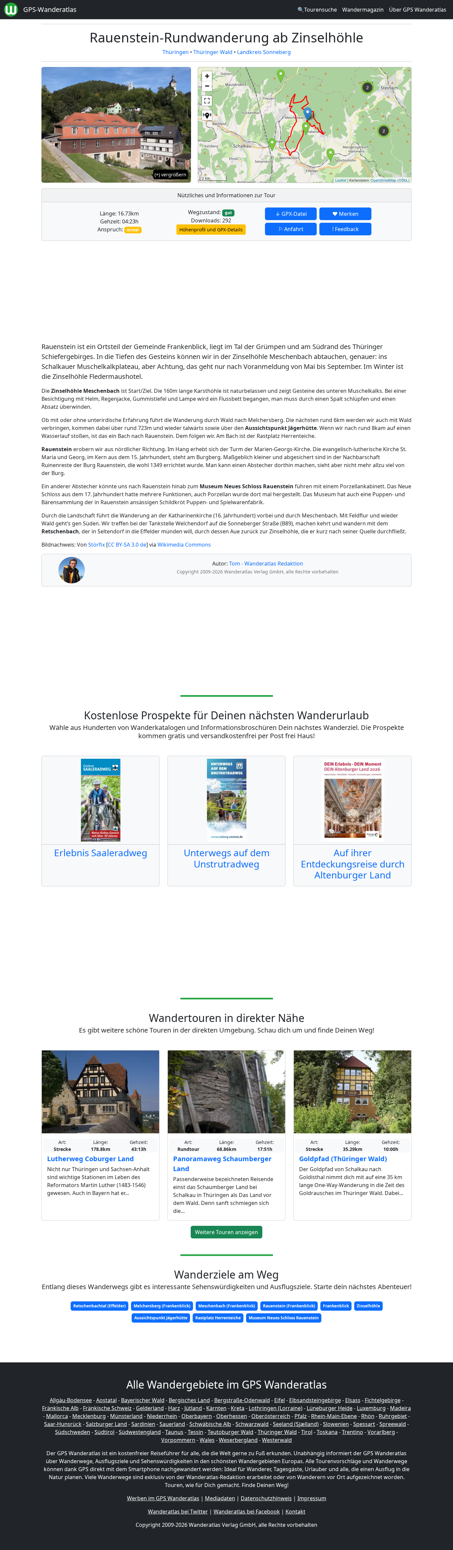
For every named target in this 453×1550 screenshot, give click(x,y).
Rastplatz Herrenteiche (218, 1318)
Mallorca (57, 1416)
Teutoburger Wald (230, 1432)
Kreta (237, 1408)
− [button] (207, 86)
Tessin (195, 1432)
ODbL (403, 180)
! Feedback (345, 229)
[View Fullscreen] (207, 101)
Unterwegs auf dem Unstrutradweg (227, 858)
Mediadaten (220, 1498)
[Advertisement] (226, 292)
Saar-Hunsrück (63, 1424)
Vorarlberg (381, 1432)
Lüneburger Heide (330, 1408)
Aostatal (106, 1400)
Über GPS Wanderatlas (417, 9)
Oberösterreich (270, 1416)
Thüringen (175, 52)
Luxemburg (371, 1408)
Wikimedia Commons (184, 544)
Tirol (306, 1432)
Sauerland (172, 1424)
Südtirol (104, 1432)
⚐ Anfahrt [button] (290, 229)
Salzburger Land (106, 1424)
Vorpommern (178, 1440)
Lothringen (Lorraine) (275, 1408)
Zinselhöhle (368, 1306)
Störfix (96, 544)
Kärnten (216, 1408)
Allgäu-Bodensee (71, 1400)
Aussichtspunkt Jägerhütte (160, 1318)
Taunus (174, 1432)
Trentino (352, 1432)
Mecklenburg (89, 1416)
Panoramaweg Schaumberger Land (222, 1163)
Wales (207, 1440)
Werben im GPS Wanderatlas (163, 1498)
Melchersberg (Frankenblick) (162, 1306)
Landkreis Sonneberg (264, 52)
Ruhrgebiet (393, 1416)
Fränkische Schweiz (107, 1408)
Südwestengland (140, 1432)
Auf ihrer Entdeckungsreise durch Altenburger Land (353, 863)
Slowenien (336, 1424)
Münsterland (126, 1416)
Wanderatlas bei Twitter (178, 1511)
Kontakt (295, 1511)
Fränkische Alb (60, 1408)
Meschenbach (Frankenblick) (226, 1306)
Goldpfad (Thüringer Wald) (343, 1158)
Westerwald (277, 1440)
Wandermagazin (363, 9)
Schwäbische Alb (210, 1424)
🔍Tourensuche (317, 9)
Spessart (364, 1424)
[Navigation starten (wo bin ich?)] (207, 115)
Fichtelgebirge (383, 1400)
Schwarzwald (252, 1424)
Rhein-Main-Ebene (334, 1416)
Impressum (311, 1498)
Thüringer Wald (212, 52)
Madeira (400, 1408)
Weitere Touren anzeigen (226, 1232)
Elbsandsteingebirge (315, 1400)
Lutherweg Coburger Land (90, 1158)
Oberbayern (196, 1416)
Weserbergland (238, 1440)
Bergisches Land (189, 1400)
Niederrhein (162, 1416)
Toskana (327, 1432)
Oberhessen (231, 1416)
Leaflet (340, 180)
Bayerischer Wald (142, 1400)
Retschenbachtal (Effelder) (99, 1306)
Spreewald (392, 1424)
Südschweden (72, 1432)
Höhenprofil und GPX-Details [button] (211, 229)
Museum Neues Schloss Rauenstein (284, 1318)
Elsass (352, 1400)
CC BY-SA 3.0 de (127, 544)
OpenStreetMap (383, 180)
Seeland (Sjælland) (296, 1424)
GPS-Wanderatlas (50, 9)
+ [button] (207, 76)
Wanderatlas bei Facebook (247, 1511)
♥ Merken (345, 213)
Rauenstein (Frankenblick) (289, 1306)
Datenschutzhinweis (266, 1498)
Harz (174, 1408)
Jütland (193, 1408)
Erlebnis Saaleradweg (100, 852)
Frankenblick (336, 1306)
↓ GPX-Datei (291, 213)
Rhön (367, 1416)
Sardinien (143, 1424)
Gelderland (150, 1408)
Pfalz (300, 1416)
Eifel (279, 1400)
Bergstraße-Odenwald (242, 1400)
